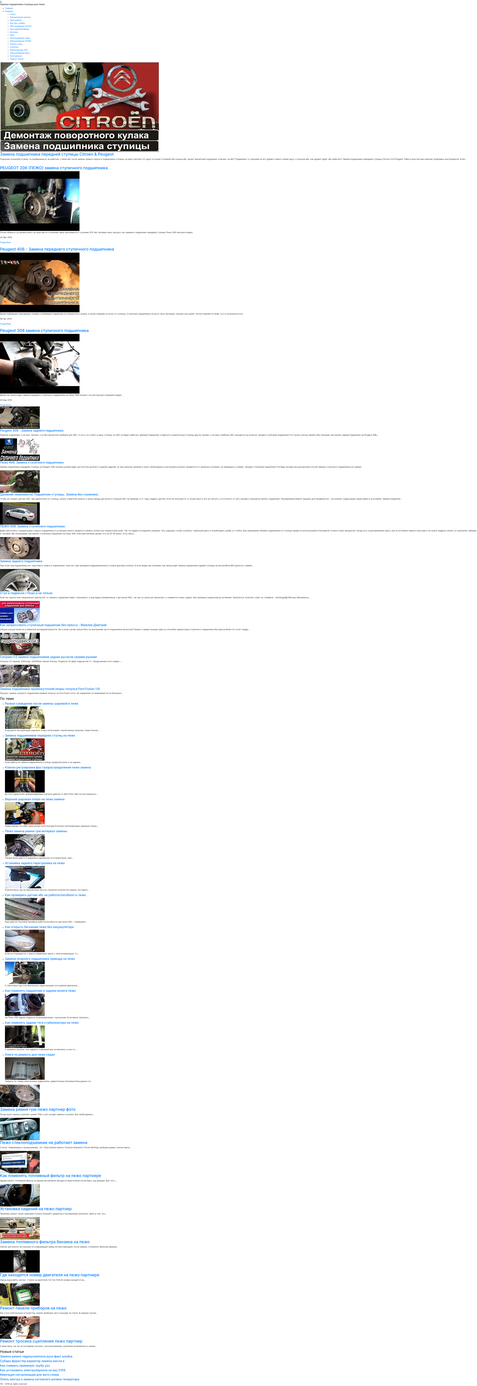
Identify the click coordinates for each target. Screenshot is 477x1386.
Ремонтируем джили (20, 17)
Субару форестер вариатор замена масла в (32, 1361)
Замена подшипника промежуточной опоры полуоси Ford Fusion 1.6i (50, 689)
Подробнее (5, 242)
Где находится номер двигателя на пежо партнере (49, 1274)
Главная (9, 8)
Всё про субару (17, 23)
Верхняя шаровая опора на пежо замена (35, 799)
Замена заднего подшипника (21, 561)
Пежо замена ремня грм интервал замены (36, 831)
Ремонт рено (16, 44)
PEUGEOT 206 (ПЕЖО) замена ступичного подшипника (54, 167)
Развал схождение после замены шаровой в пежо (41, 703)
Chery (13, 14)
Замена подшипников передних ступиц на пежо (40, 735)
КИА (12, 35)
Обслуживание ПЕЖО (20, 41)
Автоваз (14, 32)
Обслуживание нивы (20, 38)
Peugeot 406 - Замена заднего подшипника (31, 430)
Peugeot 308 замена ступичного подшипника (44, 330)
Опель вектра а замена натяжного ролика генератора (39, 1379)
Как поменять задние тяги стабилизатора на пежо (42, 1022)
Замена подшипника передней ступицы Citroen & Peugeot (57, 154)
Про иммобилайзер (19, 29)
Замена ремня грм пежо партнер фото (38, 1109)
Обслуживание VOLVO (21, 26)
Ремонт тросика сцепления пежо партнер (41, 1341)
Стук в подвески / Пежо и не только (26, 593)
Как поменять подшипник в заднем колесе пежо (40, 990)
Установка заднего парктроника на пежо (35, 863)
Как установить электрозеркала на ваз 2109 (32, 1370)
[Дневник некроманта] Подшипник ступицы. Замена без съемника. (49, 494)
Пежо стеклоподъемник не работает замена (43, 1142)
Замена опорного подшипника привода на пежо (40, 959)
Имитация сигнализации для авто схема (29, 1374)
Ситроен (14, 47)
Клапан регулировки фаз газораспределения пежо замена (48, 767)
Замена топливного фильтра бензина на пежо (45, 1241)
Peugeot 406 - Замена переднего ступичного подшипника (57, 249)
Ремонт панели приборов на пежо (33, 1308)
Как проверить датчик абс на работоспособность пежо (45, 895)
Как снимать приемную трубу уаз (25, 1365)
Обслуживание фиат (20, 53)
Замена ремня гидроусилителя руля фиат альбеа (36, 1356)
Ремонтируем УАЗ (19, 50)
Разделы (9, 11)
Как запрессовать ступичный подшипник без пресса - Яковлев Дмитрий (53, 625)
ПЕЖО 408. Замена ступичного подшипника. (33, 526)
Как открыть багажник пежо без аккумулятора (39, 927)
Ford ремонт (16, 56)
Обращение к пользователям (43, 1384)
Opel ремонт (16, 20)
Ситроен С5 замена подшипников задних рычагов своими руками (48, 657)
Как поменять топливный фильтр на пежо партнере (50, 1175)
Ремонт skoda (16, 59)
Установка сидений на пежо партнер (36, 1208)
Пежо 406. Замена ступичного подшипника (32, 462)
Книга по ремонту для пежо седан (30, 1054)
